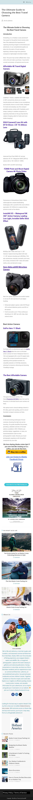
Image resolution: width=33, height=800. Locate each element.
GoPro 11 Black (11, 328)
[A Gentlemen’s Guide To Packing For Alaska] (5, 755)
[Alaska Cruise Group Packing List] (5, 739)
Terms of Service (20, 793)
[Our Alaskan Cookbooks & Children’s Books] (5, 763)
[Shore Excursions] (5, 771)
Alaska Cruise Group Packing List (16, 607)
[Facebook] (13, 694)
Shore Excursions (14, 770)
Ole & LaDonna (8, 20)
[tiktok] (20, 694)
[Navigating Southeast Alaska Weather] (5, 747)
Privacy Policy (8, 793)
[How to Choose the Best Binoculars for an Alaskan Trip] (5, 779)
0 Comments (17, 740)
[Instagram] (16, 694)
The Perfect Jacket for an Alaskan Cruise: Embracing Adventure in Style (16, 554)
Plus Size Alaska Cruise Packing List (16, 581)
